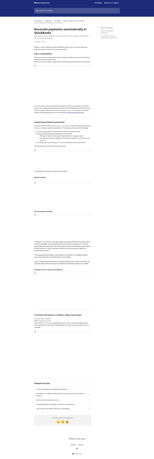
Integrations (48, 21)
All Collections (38, 21)
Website (73, 445)
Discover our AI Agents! (111, 2)
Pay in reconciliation (107, 28)
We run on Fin (78, 454)
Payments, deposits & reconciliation (74, 21)
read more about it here (75, 112)
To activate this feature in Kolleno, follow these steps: (109, 37)
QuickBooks (57, 21)
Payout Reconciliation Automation (107, 32)
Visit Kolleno (98, 2)
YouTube (80, 445)
